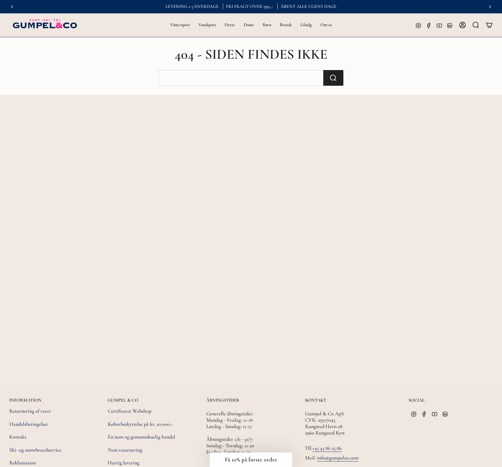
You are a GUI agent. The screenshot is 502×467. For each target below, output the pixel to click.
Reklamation (22, 462)
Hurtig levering (123, 462)
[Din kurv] (489, 25)
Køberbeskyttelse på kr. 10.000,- (140, 424)
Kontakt (17, 437)
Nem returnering (125, 450)
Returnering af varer (30, 411)
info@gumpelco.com (337, 458)
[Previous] (12, 6)
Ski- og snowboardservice (35, 450)
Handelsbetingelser (28, 424)
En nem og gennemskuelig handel (141, 437)
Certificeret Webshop (129, 411)
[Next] (490, 6)
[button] (180, 25)
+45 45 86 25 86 (327, 448)
